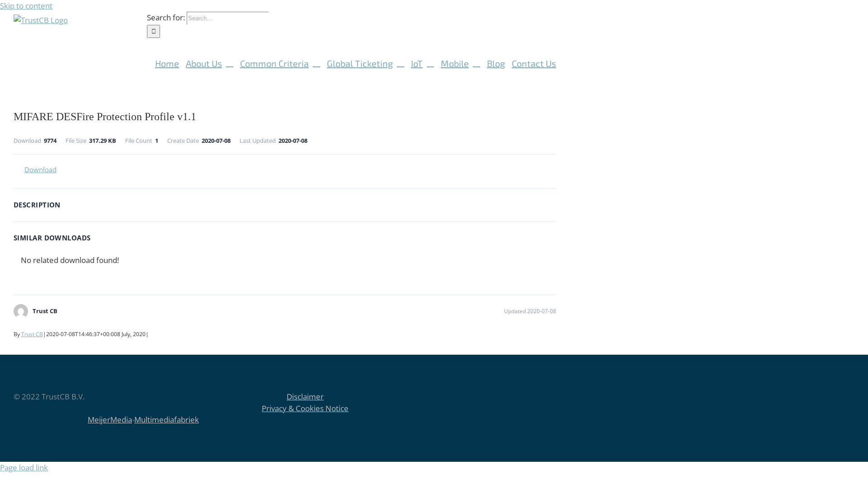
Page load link (24, 467)
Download (40, 169)
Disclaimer (305, 396)
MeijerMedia (110, 419)
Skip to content (26, 5)
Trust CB (32, 334)
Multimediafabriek (166, 419)
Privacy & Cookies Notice (305, 408)
